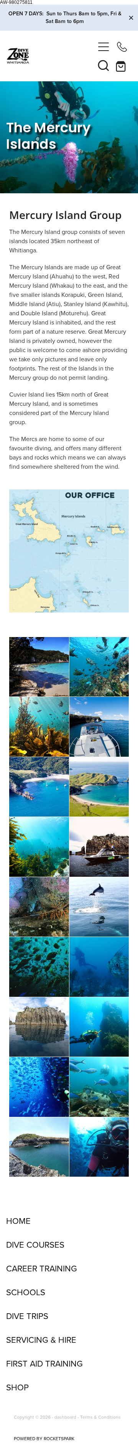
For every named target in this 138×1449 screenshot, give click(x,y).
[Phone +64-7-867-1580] (122, 47)
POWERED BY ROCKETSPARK (44, 1438)
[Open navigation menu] (103, 47)
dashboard (65, 1417)
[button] (103, 65)
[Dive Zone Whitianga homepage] (50, 56)
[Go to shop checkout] (122, 65)
